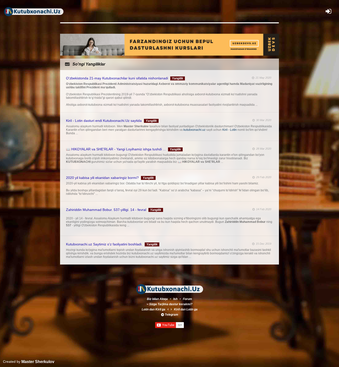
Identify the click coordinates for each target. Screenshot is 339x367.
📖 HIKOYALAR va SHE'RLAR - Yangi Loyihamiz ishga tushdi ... (116, 149)
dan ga (153, 309)
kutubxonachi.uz (194, 130)
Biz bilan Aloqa (157, 299)
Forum (187, 299)
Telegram (171, 314)
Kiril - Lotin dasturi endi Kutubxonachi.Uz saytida (104, 121)
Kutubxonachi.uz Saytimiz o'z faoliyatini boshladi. (104, 244)
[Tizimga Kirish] (328, 11)
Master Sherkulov (37, 362)
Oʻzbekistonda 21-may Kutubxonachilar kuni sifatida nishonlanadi (117, 78)
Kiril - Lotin (229, 130)
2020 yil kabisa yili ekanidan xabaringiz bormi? (102, 178)
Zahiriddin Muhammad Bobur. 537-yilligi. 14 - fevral (106, 210)
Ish (175, 299)
